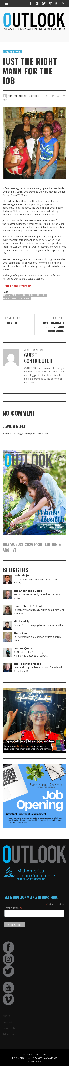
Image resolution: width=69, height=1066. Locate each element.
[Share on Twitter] (52, 95)
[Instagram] (37, 3)
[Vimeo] (50, 3)
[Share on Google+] (58, 95)
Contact (7, 1022)
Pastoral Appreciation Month (16, 298)
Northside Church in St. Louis (32, 295)
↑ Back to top (34, 1061)
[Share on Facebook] (47, 95)
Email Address (13, 908)
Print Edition (10, 1028)
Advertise (8, 1034)
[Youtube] (56, 3)
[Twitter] (43, 3)
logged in (22, 433)
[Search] (7, 3)
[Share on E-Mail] (64, 95)
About (6, 1016)
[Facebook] (30, 3)
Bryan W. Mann (9, 295)
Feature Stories (12, 51)
